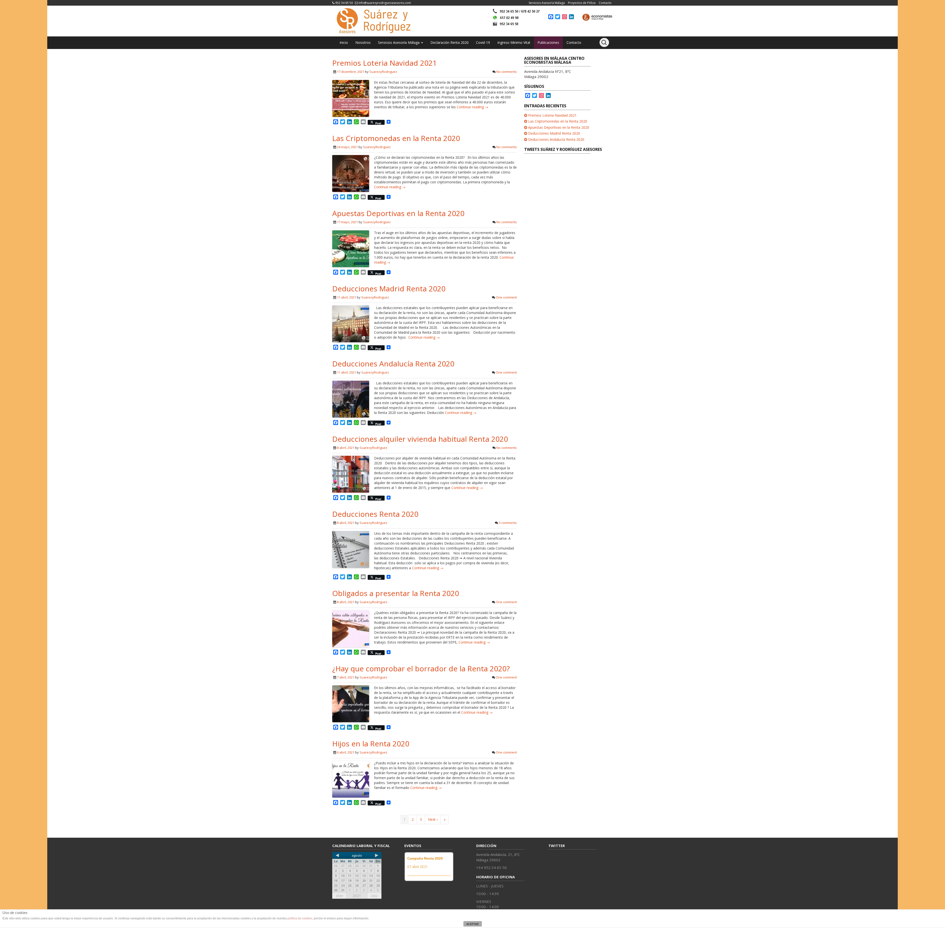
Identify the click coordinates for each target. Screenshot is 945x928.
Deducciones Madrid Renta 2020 (388, 288)
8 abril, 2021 (345, 447)
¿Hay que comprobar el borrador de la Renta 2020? (421, 668)
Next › (433, 819)
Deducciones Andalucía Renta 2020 (393, 364)
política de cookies (299, 918)
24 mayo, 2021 (347, 147)
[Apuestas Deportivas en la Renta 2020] (350, 248)
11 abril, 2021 (346, 297)
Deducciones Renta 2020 (375, 514)
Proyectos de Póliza (582, 3)
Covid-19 (483, 42)
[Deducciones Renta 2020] (350, 549)
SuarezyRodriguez (383, 71)
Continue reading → (472, 107)
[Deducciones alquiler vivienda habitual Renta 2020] (350, 474)
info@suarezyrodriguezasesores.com (385, 3)
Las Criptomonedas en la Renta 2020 (396, 138)
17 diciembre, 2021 (350, 71)
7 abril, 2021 (345, 677)
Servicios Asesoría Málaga (547, 3)
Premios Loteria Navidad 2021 (384, 63)
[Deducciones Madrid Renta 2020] (350, 323)
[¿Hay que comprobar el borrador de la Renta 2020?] (350, 703)
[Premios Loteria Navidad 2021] (350, 97)
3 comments (508, 522)
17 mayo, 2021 (347, 222)
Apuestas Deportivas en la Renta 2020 (398, 213)
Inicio (344, 42)
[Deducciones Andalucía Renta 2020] (350, 398)
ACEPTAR (472, 924)
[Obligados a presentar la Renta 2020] (350, 628)
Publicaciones (548, 42)
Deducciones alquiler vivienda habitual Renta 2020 (420, 439)
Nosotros (363, 42)
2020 (339, 896)
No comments (506, 71)
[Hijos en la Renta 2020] (350, 778)
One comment (506, 297)
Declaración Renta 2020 (449, 42)
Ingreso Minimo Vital (513, 42)
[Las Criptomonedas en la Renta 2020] (350, 173)
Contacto (605, 3)
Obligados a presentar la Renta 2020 (395, 593)
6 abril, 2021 (345, 752)
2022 (374, 896)
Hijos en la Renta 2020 (370, 744)
